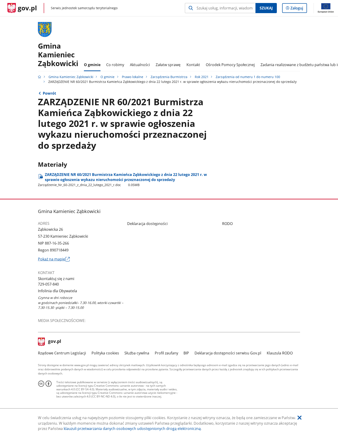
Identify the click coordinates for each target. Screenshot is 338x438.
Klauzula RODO (280, 353)
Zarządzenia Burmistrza (169, 77)
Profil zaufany (166, 353)
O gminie (107, 77)
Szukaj (266, 8)
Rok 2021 (202, 77)
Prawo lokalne (132, 77)
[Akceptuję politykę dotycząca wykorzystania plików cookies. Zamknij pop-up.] (299, 418)
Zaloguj (298, 9)
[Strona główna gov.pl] (39, 77)
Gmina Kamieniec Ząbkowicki (71, 77)
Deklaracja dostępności (147, 223)
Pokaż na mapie (54, 259)
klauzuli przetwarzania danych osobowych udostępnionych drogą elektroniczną (132, 428)
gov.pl (54, 342)
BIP (186, 353)
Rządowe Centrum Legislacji (62, 353)
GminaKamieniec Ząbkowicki (58, 54)
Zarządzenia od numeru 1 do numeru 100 (248, 77)
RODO (227, 223)
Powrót (49, 93)
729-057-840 (48, 284)
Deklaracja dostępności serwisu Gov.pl (228, 353)
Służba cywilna (136, 353)
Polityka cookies (105, 353)
